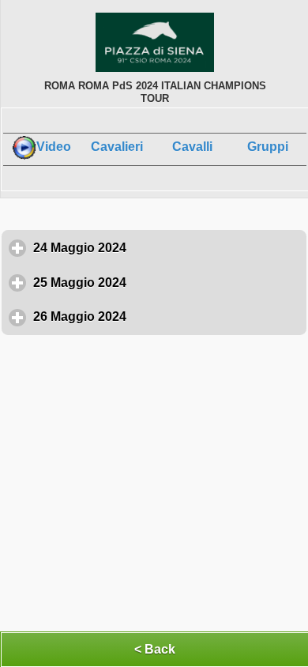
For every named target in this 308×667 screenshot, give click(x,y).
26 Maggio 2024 (153, 316)
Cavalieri (117, 146)
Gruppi (267, 146)
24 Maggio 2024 (153, 247)
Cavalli (192, 146)
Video (53, 146)
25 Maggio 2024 (153, 282)
